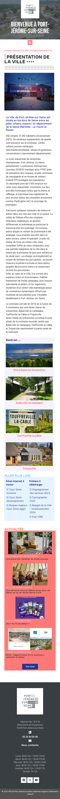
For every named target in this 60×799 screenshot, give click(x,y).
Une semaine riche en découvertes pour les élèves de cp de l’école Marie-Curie (28, 591)
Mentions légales (41, 792)
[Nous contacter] (30, 740)
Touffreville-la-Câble (29, 436)
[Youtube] (36, 780)
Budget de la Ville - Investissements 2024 (41, 509)
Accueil (7, 51)
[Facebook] (24, 780)
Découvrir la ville (21, 51)
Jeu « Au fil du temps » (18, 624)
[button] (30, 42)
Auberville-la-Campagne (29, 403)
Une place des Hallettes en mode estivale (27, 559)
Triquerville (29, 468)
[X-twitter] (30, 780)
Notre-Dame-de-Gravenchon (29, 370)
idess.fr (30, 794)
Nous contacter (30, 745)
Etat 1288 (37, 516)
